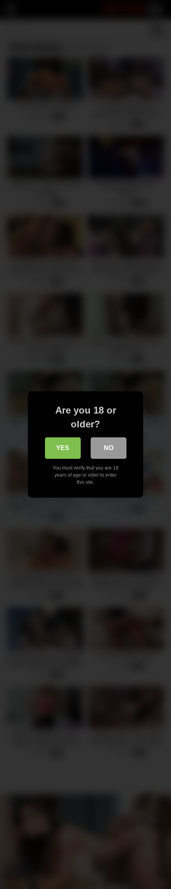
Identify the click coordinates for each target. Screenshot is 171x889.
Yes (62, 447)
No (108, 447)
